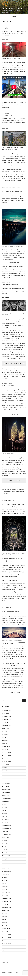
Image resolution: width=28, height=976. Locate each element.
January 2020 (5, 713)
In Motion (5, 28)
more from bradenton (14, 262)
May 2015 (4, 883)
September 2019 (6, 725)
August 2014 (5, 910)
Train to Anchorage (8, 386)
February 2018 (6, 783)
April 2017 (4, 813)
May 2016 (4, 846)
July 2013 (4, 950)
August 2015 (5, 874)
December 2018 (6, 752)
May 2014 (4, 919)
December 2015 (6, 862)
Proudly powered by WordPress (10, 972)
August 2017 (5, 801)
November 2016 (6, 828)
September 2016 (6, 834)
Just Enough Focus (13, 9)
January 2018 (5, 786)
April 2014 (5, 922)
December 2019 (6, 716)
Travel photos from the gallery (9, 580)
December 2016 (6, 825)
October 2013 (5, 941)
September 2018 (6, 762)
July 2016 (4, 840)
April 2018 (5, 777)
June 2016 (5, 844)
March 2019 (5, 743)
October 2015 (5, 868)
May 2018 (4, 774)
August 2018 (5, 765)
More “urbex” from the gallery (14, 692)
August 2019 (5, 728)
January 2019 (5, 749)
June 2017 (4, 807)
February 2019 (6, 746)
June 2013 (4, 953)
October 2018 (5, 759)
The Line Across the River (11, 188)
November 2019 (6, 719)
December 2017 (6, 789)
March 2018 (5, 780)
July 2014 (4, 913)
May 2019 (4, 737)
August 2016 (5, 837)
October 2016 (5, 831)
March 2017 (5, 816)
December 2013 (6, 934)
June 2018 (5, 771)
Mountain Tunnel (8, 501)
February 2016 (6, 856)
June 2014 (5, 916)
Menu (14, 16)
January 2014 (5, 931)
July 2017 (4, 804)
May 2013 (4, 956)
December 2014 (6, 898)
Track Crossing (7, 608)
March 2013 (5, 962)
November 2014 (6, 901)
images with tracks (14, 480)
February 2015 (6, 892)
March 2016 (5, 853)
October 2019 (5, 722)
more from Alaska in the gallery (10, 165)
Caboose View (7, 115)
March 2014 (5, 925)
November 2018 (6, 755)
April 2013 (4, 959)
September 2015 (6, 871)
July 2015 (4, 877)
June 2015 (5, 880)
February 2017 (6, 819)
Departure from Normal (10, 285)
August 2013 (5, 947)
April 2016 (5, 850)
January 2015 (5, 895)
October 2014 (5, 904)
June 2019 (5, 734)
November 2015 (6, 865)
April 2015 (5, 886)
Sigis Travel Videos (8, 73)
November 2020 (6, 710)
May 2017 (4, 810)
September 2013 (6, 944)
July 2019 (4, 731)
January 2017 (5, 822)
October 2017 (5, 795)
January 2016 (5, 859)
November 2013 (6, 938)
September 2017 (6, 798)
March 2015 (5, 889)
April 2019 (5, 740)
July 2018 (4, 768)
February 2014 (6, 928)
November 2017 (6, 792)
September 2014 (6, 907)
